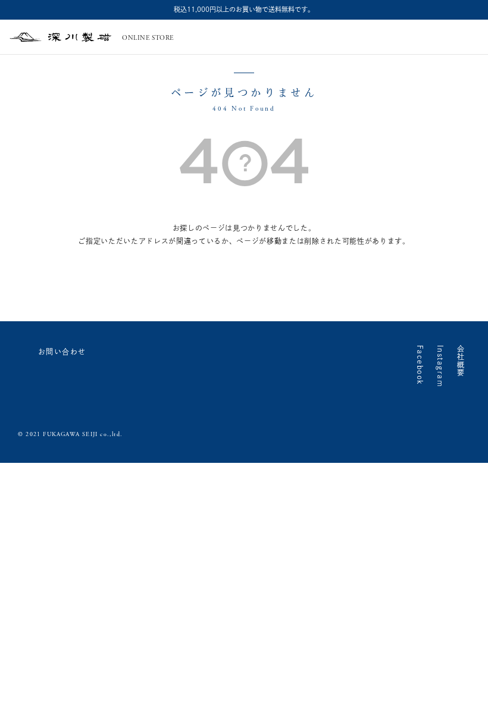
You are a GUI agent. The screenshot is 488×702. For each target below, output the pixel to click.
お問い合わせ (62, 351)
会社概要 (460, 361)
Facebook (420, 365)
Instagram (440, 366)
